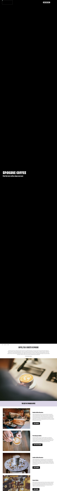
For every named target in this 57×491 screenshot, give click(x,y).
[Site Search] (51, 2)
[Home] (7, 2)
